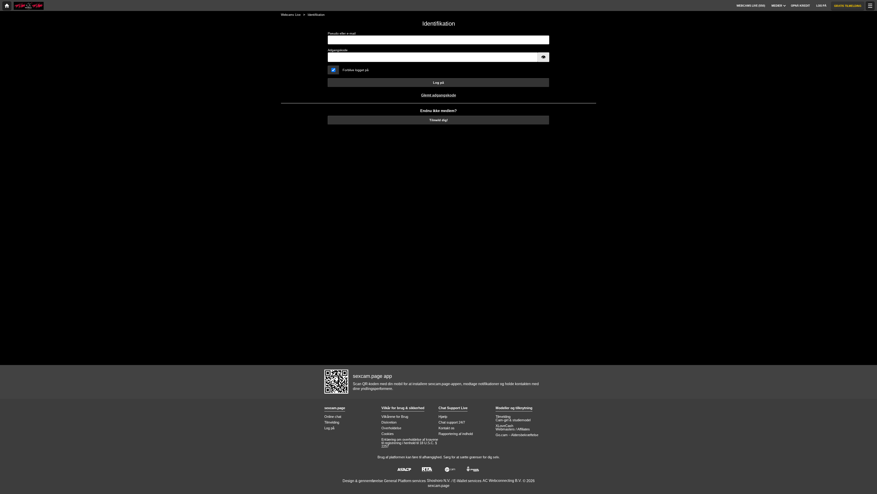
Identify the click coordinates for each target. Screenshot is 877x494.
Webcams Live (291, 14)
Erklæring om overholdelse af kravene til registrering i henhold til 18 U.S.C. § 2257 (409, 443)
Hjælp (442, 417)
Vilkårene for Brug (394, 417)
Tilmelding (331, 422)
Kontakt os (446, 428)
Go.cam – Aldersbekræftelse (517, 435)
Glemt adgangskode (438, 95)
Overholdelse (391, 428)
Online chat (332, 417)
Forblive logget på (356, 70)
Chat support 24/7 (451, 422)
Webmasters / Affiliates (513, 429)
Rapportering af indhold (455, 434)
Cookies (387, 434)
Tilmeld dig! (438, 120)
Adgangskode (338, 50)
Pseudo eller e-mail (342, 33)
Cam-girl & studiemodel (513, 420)
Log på (438, 82)
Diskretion (388, 422)
